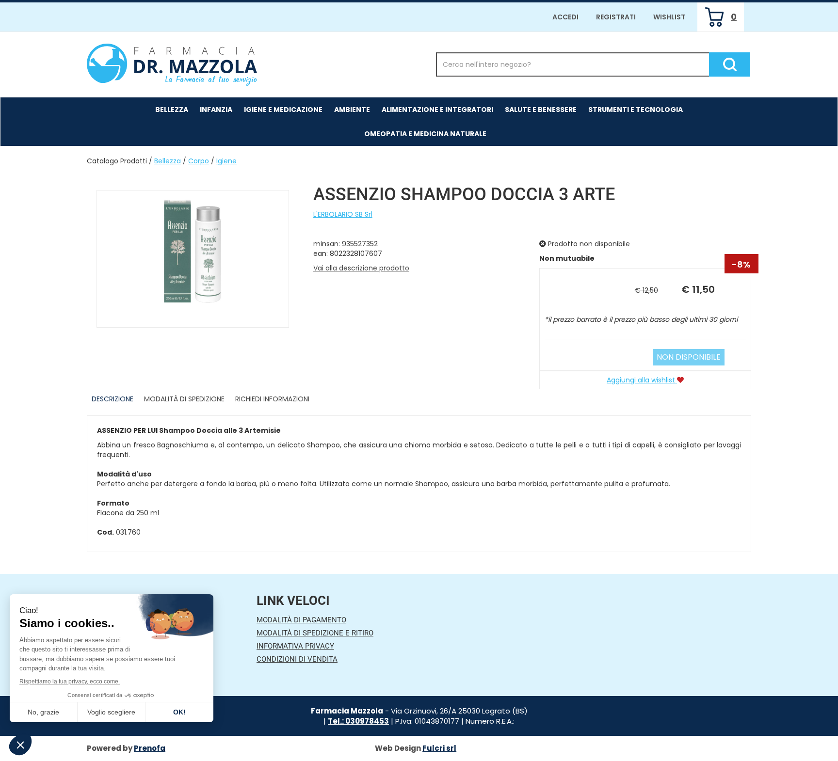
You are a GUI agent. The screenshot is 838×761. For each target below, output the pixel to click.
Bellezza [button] (171, 109)
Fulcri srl (439, 748)
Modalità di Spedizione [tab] (184, 399)
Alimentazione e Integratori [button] (437, 109)
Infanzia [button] (216, 109)
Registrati (616, 17)
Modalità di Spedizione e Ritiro (315, 633)
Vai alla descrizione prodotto (361, 268)
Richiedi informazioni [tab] (272, 399)
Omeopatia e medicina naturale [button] (425, 134)
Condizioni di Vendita (297, 659)
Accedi (565, 17)
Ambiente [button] (352, 109)
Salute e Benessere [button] (541, 109)
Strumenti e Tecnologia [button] (635, 109)
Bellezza (167, 161)
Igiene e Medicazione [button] (283, 109)
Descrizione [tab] (112, 399)
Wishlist (669, 17)
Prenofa (149, 748)
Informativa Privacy (295, 646)
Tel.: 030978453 (358, 721)
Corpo (198, 161)
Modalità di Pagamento (301, 620)
